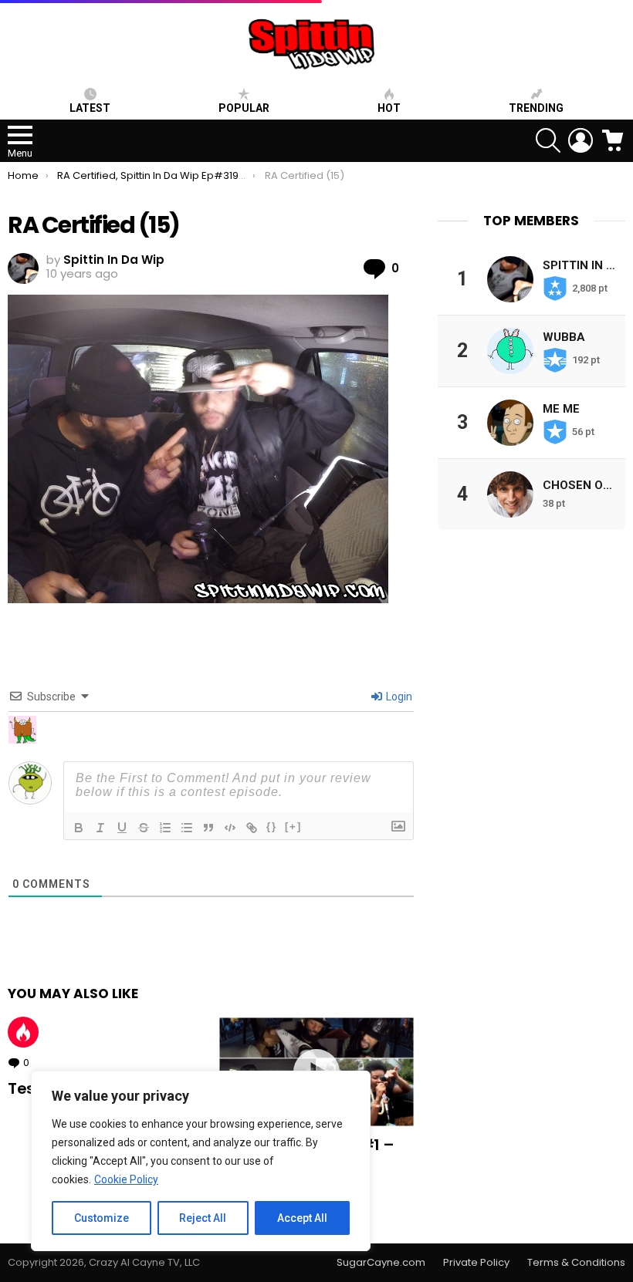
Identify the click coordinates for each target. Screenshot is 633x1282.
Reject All (202, 1218)
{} (271, 826)
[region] (201, 1161)
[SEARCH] (548, 140)
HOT (389, 108)
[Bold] (79, 827)
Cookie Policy (126, 1179)
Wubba (564, 337)
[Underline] (122, 827)
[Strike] (143, 827)
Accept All (302, 1218)
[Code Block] (230, 827)
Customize (101, 1218)
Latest (89, 108)
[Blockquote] (208, 827)
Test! (27, 1088)
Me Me (561, 409)
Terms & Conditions (576, 1263)
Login (398, 696)
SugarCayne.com (381, 1263)
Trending (536, 108)
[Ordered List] (165, 827)
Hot (23, 1032)
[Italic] (100, 827)
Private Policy (476, 1263)
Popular (243, 108)
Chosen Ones (584, 485)
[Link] (251, 827)
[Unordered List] (187, 827)
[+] (293, 826)
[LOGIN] (580, 140)
